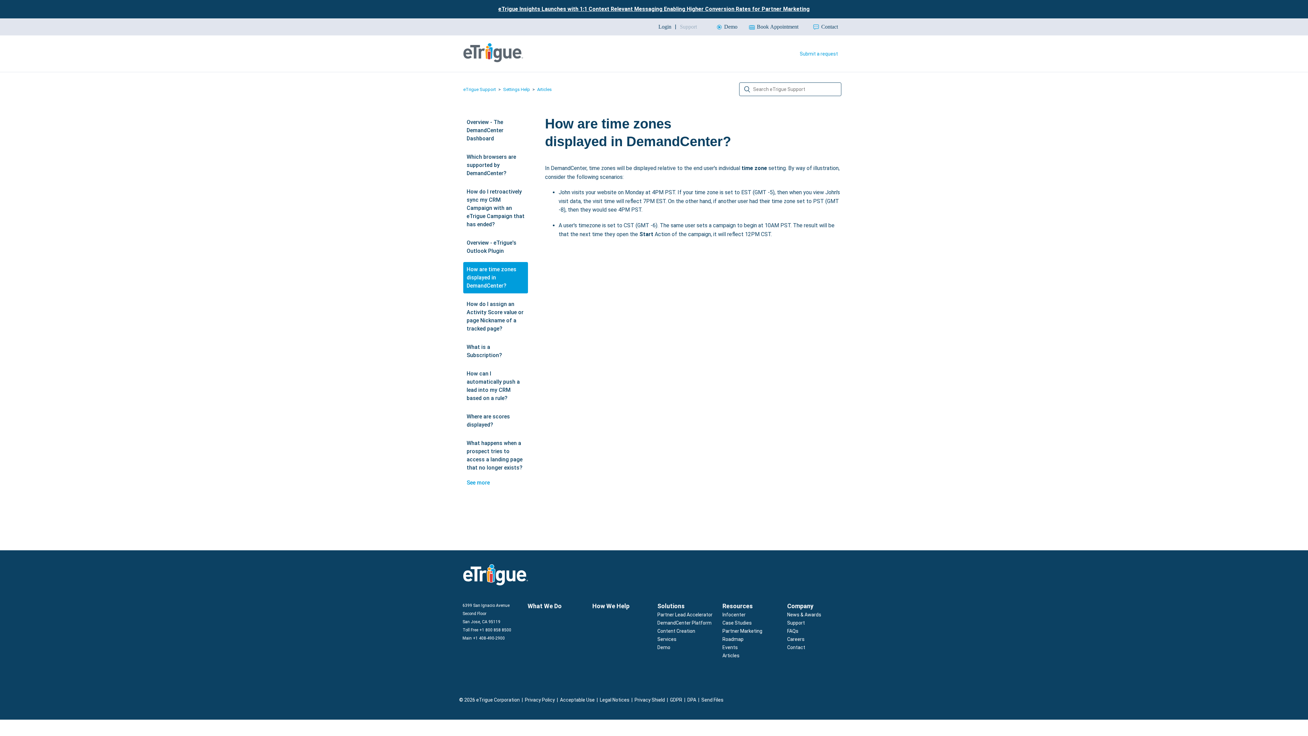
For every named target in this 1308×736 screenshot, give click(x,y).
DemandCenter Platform (684, 623)
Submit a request (819, 54)
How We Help (610, 606)
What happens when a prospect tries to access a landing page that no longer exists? (495, 455)
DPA (691, 700)
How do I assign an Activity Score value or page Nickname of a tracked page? (495, 316)
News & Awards (804, 614)
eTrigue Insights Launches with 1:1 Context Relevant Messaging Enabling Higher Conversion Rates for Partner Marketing (654, 9)
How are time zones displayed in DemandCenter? (491, 277)
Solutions (671, 606)
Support (796, 623)
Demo (663, 647)
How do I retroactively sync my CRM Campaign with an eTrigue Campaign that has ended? (496, 208)
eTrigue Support (479, 89)
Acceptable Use (577, 700)
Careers (796, 639)
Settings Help (516, 89)
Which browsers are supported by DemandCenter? (491, 165)
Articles (544, 89)
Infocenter (734, 614)
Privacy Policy (540, 700)
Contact (796, 647)
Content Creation (676, 631)
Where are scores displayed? (488, 420)
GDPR (676, 700)
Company (800, 606)
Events (730, 647)
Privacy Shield (650, 700)
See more (478, 482)
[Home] (493, 60)
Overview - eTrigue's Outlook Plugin (491, 247)
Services (666, 639)
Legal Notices (614, 700)
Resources (737, 606)
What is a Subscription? (484, 351)
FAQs (792, 631)
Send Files (712, 700)
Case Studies (737, 623)
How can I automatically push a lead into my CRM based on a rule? (493, 385)
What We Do (545, 606)
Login (664, 27)
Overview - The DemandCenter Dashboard (485, 130)
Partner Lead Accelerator (685, 614)
